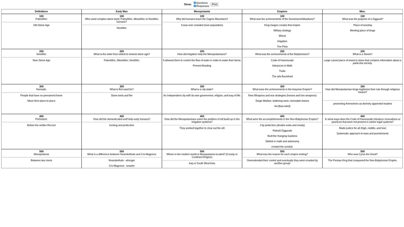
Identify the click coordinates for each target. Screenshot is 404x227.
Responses (202, 6)
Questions (202, 3)
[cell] (41, 31)
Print (214, 4)
